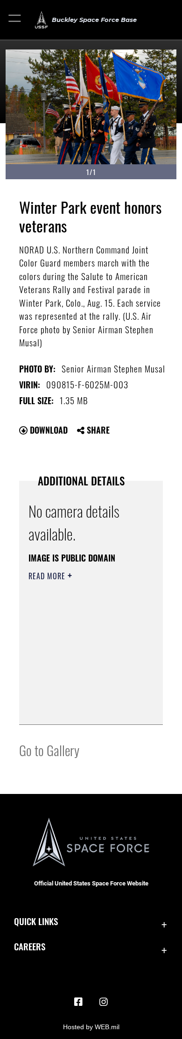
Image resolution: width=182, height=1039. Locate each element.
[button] (15, 20)
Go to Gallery (49, 750)
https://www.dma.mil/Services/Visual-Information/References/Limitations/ (85, 707)
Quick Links (36, 921)
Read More (48, 576)
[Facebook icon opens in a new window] (78, 1002)
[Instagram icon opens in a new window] (104, 1002)
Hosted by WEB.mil (91, 1027)
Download (48, 430)
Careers (29, 946)
